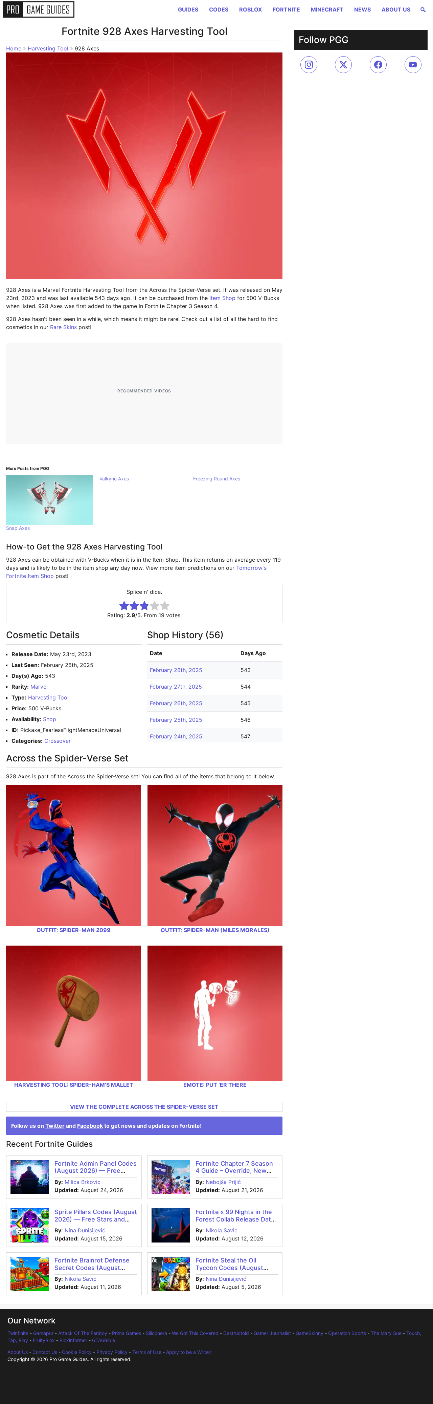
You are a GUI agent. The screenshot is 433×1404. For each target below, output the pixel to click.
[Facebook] (378, 64)
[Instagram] (308, 64)
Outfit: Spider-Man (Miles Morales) (215, 930)
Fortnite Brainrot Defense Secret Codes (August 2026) (92, 1267)
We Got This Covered (195, 1333)
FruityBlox (44, 1340)
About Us (396, 9)
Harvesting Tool (48, 48)
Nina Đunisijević (85, 1230)
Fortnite (286, 9)
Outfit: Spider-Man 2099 (74, 930)
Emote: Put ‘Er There (215, 1084)
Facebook (90, 1125)
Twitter (55, 1125)
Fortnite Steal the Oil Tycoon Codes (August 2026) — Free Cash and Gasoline (230, 1271)
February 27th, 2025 (176, 686)
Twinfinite (17, 1333)
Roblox (250, 9)
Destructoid (236, 1333)
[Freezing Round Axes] (240, 478)
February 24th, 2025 (176, 736)
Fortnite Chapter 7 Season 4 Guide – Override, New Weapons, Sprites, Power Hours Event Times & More (235, 1174)
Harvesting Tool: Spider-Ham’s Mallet (73, 1084)
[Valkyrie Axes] (146, 478)
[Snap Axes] (49, 500)
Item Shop (222, 298)
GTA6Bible (103, 1340)
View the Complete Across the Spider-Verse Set (144, 1106)
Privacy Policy (112, 1352)
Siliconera (156, 1333)
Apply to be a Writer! (189, 1352)
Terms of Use (146, 1352)
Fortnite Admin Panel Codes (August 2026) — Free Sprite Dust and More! (95, 1171)
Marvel (39, 686)
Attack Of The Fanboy (82, 1333)
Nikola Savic (221, 1230)
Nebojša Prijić (223, 1182)
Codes (218, 9)
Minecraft (327, 9)
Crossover (57, 740)
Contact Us (44, 1352)
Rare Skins (63, 327)
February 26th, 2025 (176, 703)
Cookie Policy (77, 1352)
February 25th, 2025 (176, 719)
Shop (49, 719)
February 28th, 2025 (176, 670)
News (362, 9)
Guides (188, 9)
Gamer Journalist (272, 1333)
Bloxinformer (73, 1340)
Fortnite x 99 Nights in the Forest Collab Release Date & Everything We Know (235, 1219)
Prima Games (126, 1333)
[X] (343, 64)
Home (13, 48)
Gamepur (43, 1333)
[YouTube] (413, 64)
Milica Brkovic (82, 1182)
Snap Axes (18, 528)
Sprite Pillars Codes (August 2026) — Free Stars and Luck (95, 1219)
